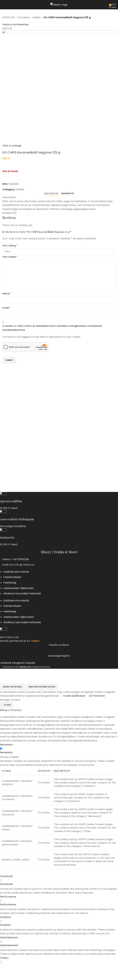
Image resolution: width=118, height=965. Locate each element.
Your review (10, 257)
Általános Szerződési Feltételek (22, 593)
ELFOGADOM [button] (97, 696)
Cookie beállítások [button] (74, 696)
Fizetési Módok (12, 577)
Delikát (36, 17)
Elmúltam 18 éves (12, 686)
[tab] (51, 193)
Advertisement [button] (9, 937)
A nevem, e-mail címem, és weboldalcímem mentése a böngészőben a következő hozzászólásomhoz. (52, 328)
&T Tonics (33, 641)
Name (6, 293)
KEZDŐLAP (8, 17)
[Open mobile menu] (3, 5)
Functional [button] (6, 876)
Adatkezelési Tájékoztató (18, 588)
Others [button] (4, 958)
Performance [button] (8, 896)
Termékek (23, 17)
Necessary (6, 752)
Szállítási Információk (16, 572)
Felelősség (9, 582)
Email (6, 308)
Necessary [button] (6, 744)
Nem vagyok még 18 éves (42, 686)
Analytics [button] (5, 917)
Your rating (9, 245)
